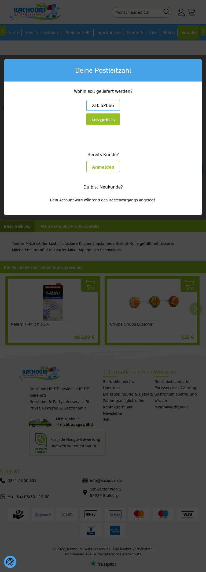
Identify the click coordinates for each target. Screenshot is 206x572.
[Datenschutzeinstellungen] (10, 562)
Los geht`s (103, 120)
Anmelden (103, 167)
